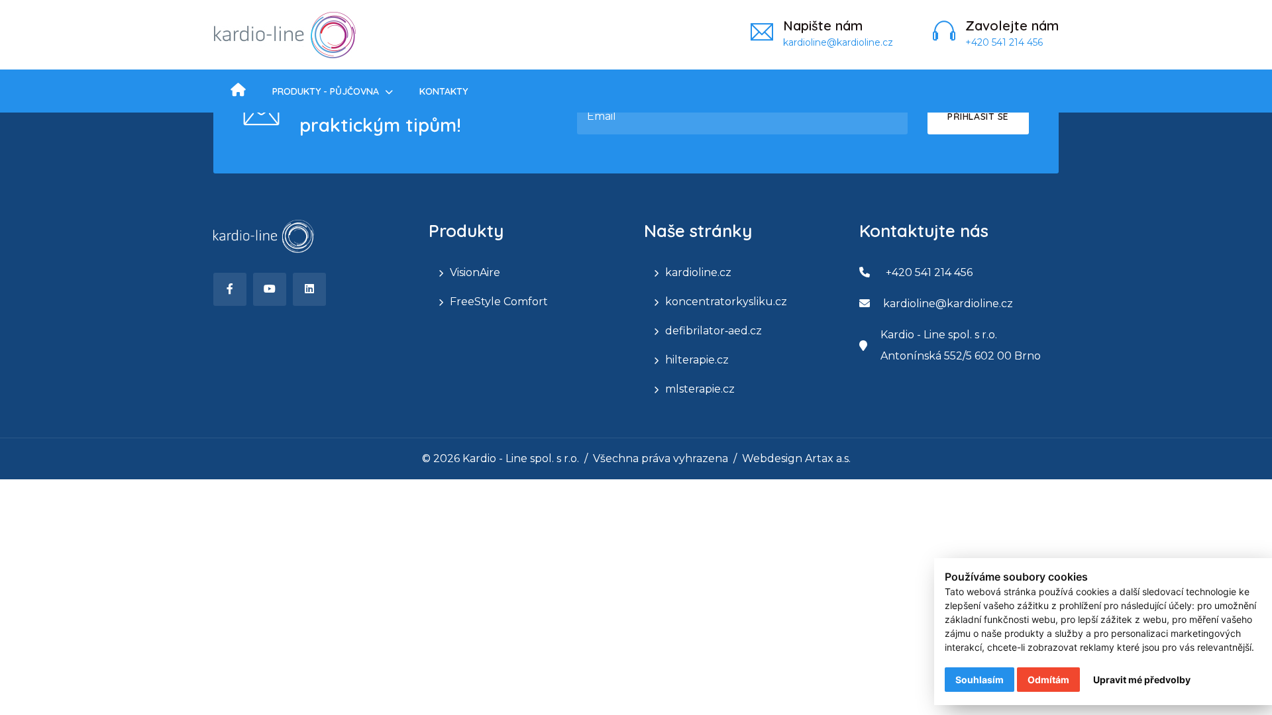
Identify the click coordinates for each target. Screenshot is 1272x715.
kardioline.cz (698, 272)
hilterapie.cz (697, 360)
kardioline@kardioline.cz (838, 42)
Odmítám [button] (1048, 679)
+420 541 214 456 (1004, 42)
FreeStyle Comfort (488, 301)
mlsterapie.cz (700, 389)
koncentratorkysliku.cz (703, 301)
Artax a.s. (828, 458)
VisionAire (475, 272)
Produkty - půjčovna (325, 91)
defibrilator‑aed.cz (703, 330)
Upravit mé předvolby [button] (1142, 679)
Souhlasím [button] (979, 679)
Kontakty (443, 91)
